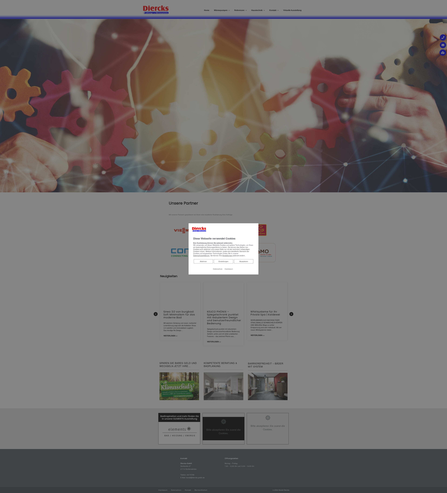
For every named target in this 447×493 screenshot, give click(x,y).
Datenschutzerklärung (201, 255)
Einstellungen (223, 261)
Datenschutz (217, 269)
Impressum (229, 269)
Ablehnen (203, 261)
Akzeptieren (243, 261)
